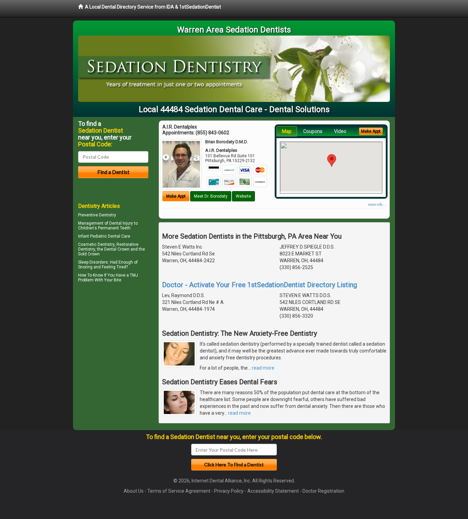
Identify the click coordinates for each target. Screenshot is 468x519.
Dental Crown (117, 249)
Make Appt (176, 196)
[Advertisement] (113, 344)
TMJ (134, 275)
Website (243, 196)
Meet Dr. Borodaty (210, 196)
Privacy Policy (229, 491)
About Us (134, 491)
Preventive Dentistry (97, 215)
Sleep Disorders (93, 262)
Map (287, 131)
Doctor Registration (323, 491)
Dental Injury (121, 223)
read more (263, 368)
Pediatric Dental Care (110, 236)
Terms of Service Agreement (178, 491)
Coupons (312, 131)
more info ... (377, 205)
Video (340, 131)
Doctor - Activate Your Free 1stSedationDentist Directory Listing (259, 285)
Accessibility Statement (273, 491)
